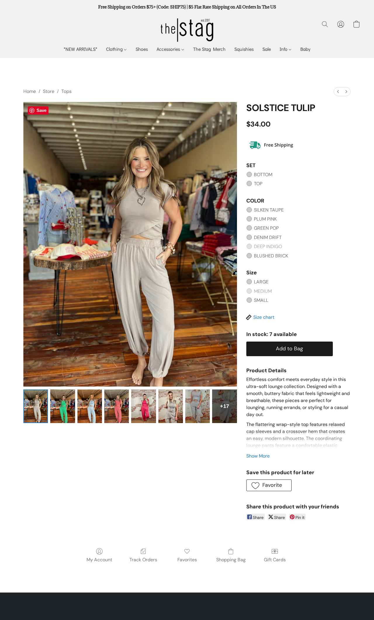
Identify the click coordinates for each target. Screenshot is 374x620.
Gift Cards (275, 560)
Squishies (244, 49)
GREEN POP (266, 228)
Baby (305, 49)
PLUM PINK (265, 219)
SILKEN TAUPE (269, 210)
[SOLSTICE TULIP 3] (116, 406)
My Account (99, 560)
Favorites (187, 560)
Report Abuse (187, 605)
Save (41, 110)
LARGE (261, 282)
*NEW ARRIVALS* (80, 49)
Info (284, 49)
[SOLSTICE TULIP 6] (197, 406)
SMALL (261, 300)
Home (29, 91)
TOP (258, 184)
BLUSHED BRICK (271, 256)
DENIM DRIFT (268, 237)
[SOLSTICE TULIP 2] (89, 406)
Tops (66, 91)
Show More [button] (258, 456)
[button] (187, 30)
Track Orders (143, 560)
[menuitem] (338, 91)
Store (48, 91)
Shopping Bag (231, 560)
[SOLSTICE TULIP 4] (143, 406)
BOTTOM (263, 175)
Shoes (142, 49)
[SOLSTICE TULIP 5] (170, 406)
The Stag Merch (209, 49)
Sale (266, 49)
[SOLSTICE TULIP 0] (35, 406)
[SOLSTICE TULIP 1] (62, 406)
